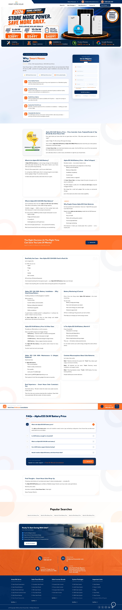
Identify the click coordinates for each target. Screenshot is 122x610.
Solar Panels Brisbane (17, 587)
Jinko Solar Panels (36, 587)
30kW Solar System (77, 595)
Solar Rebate (96, 584)
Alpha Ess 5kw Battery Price (33, 515)
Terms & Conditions (90, 87)
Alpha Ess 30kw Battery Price (88, 515)
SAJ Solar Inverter (57, 595)
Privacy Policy (78, 88)
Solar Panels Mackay (17, 595)
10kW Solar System (77, 589)
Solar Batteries (82, 5)
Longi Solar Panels (36, 598)
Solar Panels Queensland (18, 584)
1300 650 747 (108, 2)
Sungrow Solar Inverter (58, 589)
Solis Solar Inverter (57, 592)
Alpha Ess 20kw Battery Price (75, 515)
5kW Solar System (77, 584)
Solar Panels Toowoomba (18, 598)
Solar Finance (96, 595)
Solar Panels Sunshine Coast (19, 592)
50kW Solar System (77, 598)
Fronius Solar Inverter (58, 587)
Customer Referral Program (100, 598)
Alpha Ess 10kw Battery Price (46, 515)
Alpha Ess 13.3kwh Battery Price (60, 515)
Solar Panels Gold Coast (18, 589)
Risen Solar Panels (36, 595)
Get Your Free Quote (30, 543)
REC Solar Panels (36, 589)
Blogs (94, 589)
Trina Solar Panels (36, 592)
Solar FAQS (96, 592)
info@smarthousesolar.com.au (91, 1)
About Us (62, 5)
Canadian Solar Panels (37, 584)
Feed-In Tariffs (97, 587)
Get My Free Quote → (86, 92)
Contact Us (92, 5)
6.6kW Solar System (78, 587)
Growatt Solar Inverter (58, 584)
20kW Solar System (78, 592)
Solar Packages (71, 5)
